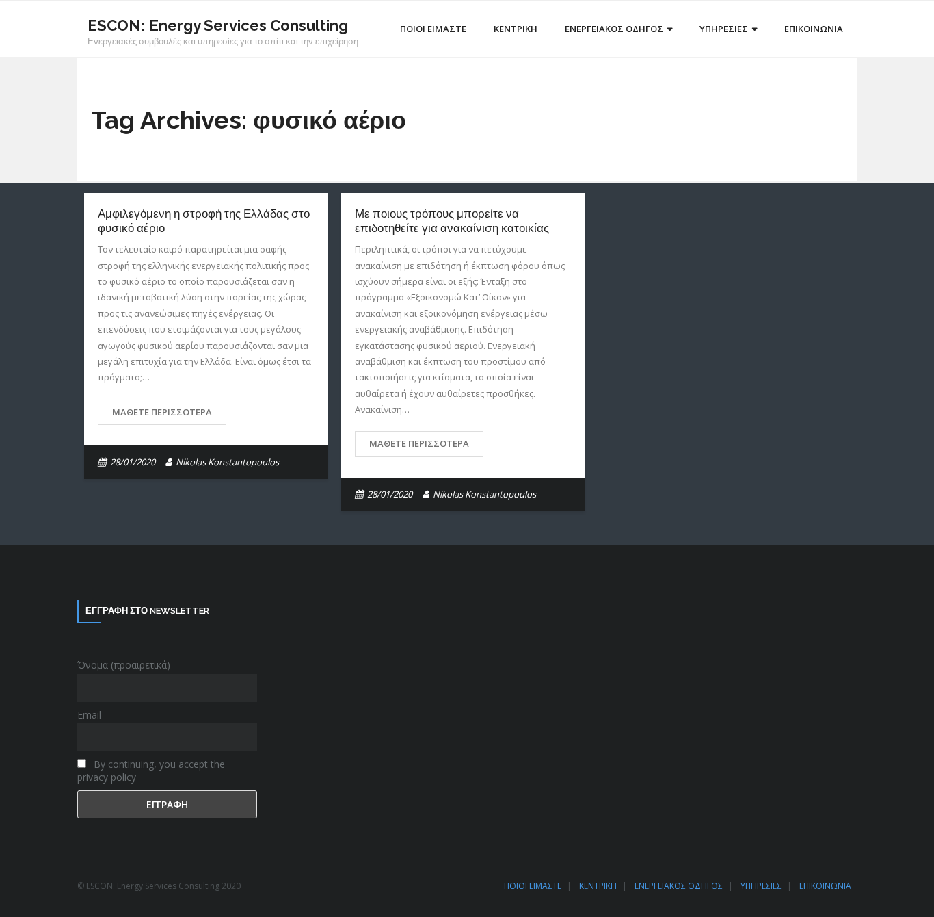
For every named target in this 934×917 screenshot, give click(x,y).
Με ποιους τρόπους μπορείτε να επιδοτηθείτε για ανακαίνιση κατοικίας (452, 220)
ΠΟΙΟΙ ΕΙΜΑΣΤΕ (532, 886)
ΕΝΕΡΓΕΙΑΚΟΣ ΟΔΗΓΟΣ (679, 886)
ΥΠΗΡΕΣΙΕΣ (761, 886)
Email (89, 714)
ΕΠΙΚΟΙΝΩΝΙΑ (825, 886)
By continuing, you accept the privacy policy (151, 771)
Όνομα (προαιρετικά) (123, 664)
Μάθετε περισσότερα (162, 412)
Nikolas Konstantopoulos (227, 462)
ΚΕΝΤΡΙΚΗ (598, 886)
